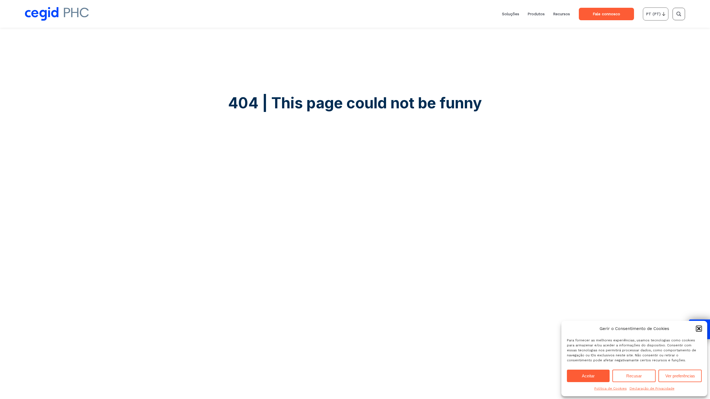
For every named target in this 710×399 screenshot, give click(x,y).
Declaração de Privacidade (652, 388)
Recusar (634, 376)
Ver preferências (680, 376)
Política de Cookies (610, 388)
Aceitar (588, 376)
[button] (699, 328)
